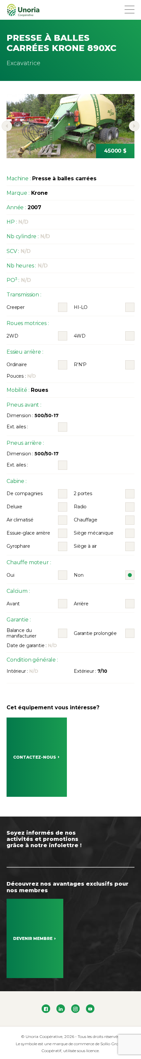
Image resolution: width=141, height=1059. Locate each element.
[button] (7, 126)
